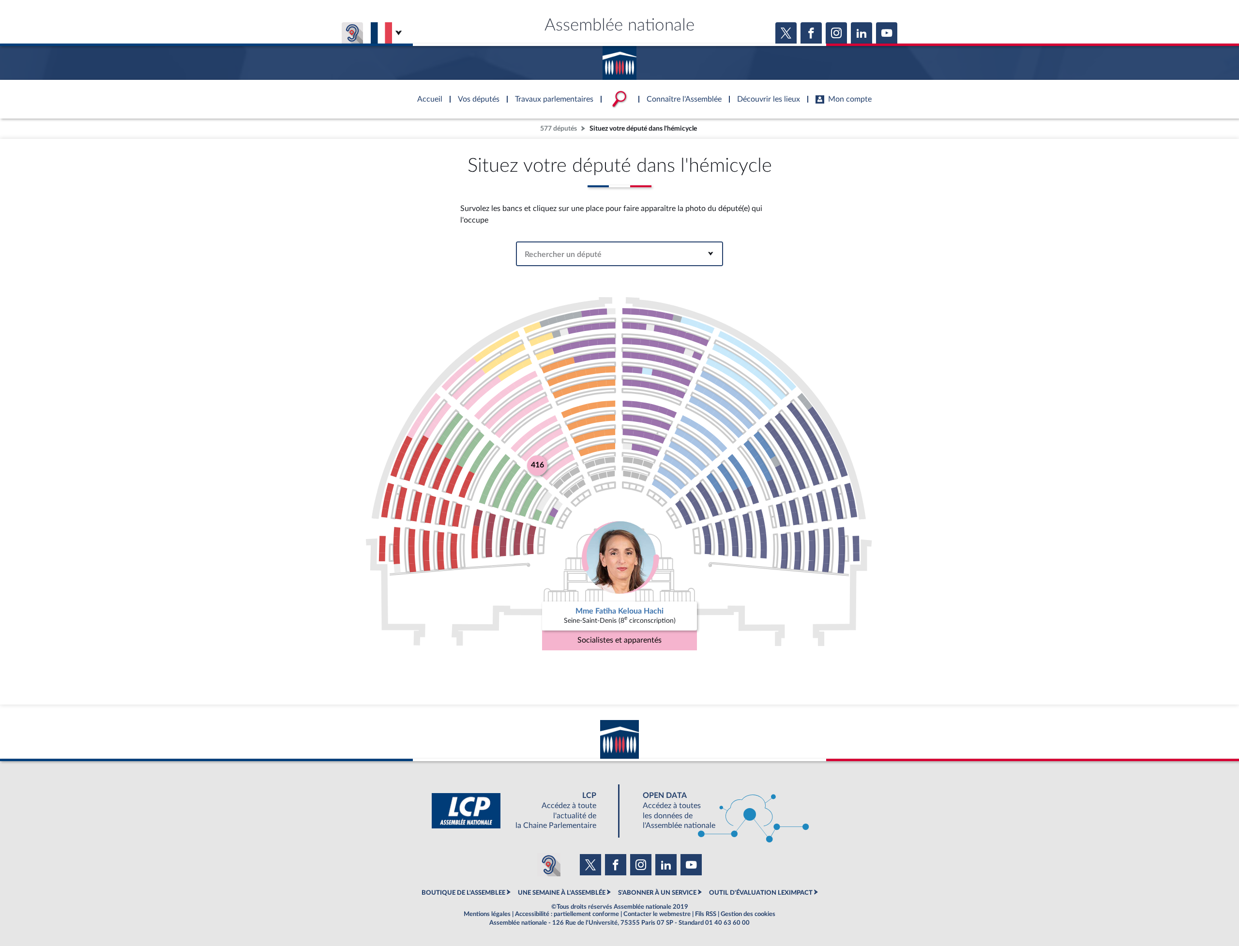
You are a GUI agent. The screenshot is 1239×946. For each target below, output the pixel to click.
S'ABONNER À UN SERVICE (657, 893)
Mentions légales (487, 914)
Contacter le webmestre (657, 914)
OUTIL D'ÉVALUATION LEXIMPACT (761, 893)
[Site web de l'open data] (717, 810)
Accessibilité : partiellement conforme (567, 914)
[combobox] (619, 253)
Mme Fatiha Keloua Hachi (619, 611)
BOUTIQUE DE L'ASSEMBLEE (463, 893)
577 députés (558, 128)
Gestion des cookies (748, 914)
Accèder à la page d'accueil (619, 59)
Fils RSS (705, 914)
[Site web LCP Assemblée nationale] (522, 810)
